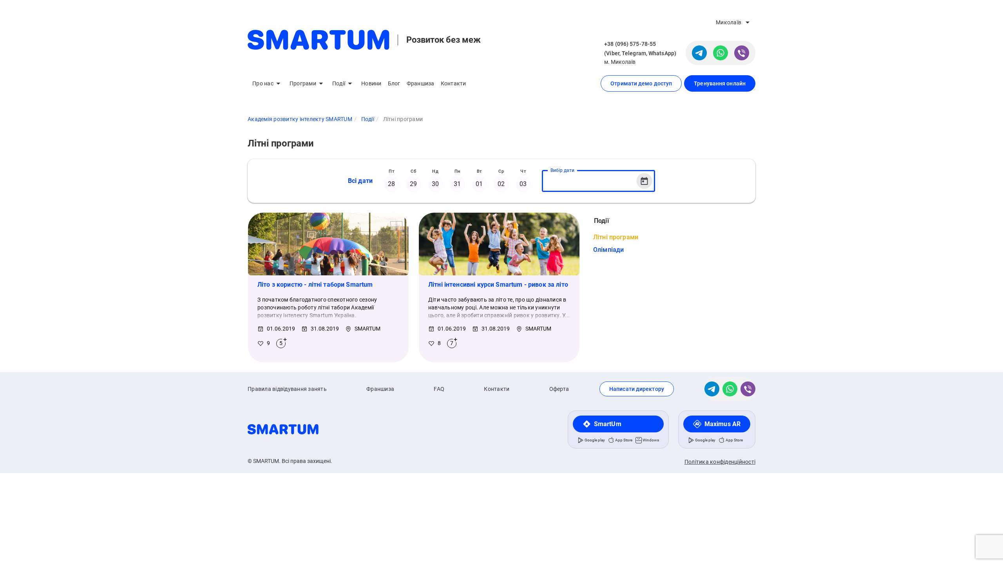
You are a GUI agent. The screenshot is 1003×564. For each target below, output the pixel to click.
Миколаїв (728, 22)
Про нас (262, 83)
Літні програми (615, 237)
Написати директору (636, 389)
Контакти (453, 83)
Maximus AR (722, 424)
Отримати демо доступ (641, 83)
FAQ (439, 389)
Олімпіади (608, 249)
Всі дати (360, 180)
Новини (371, 83)
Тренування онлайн (720, 83)
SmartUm (607, 424)
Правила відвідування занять (287, 389)
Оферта (559, 389)
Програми (303, 83)
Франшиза (421, 83)
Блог (394, 83)
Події (338, 83)
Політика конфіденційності (719, 462)
